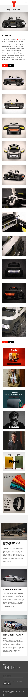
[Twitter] (7, 667)
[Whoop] (14, 503)
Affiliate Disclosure (8, 692)
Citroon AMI (19, 39)
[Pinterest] (10, 667)
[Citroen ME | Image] (14, 21)
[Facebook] (4, 667)
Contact (16, 691)
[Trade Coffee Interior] (14, 357)
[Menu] (26, 2)
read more (5, 562)
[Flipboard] (13, 667)
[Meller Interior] (14, 420)
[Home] (14, 3)
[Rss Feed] (19, 667)
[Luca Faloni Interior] (14, 440)
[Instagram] (16, 667)
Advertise (21, 691)
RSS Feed (12, 691)
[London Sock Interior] (14, 482)
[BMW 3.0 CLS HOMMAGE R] (14, 623)
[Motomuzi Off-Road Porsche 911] (14, 531)
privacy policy (19, 681)
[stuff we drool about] (14, 9)
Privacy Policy (6, 691)
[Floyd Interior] (14, 461)
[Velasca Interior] (14, 378)
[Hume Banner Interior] (14, 399)
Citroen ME (4, 43)
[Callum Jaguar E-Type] (14, 578)
